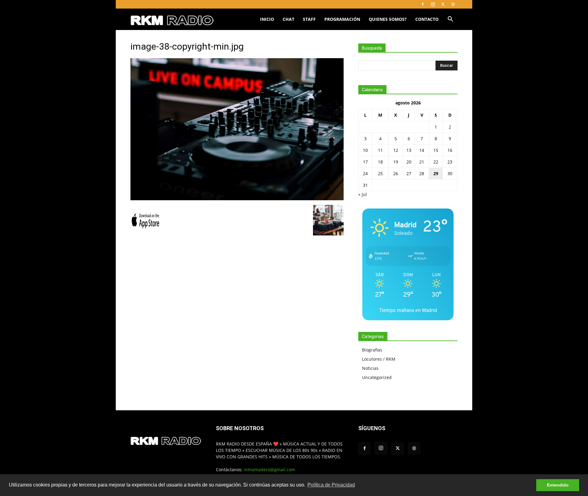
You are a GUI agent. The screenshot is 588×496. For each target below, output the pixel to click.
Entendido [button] (558, 485)
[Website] (453, 4)
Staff (309, 19)
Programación (342, 19)
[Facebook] (422, 4)
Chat (288, 19)
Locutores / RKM (378, 359)
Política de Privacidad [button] (331, 484)
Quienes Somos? (388, 19)
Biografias (372, 350)
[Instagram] (432, 4)
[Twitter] (442, 4)
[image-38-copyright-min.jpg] (237, 198)
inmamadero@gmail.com (269, 469)
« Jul (362, 194)
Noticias (370, 368)
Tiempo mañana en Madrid (408, 310)
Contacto (427, 19)
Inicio (267, 19)
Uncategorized (377, 377)
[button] (450, 20)
